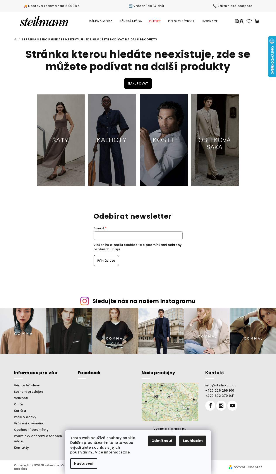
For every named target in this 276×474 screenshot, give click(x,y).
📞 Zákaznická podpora (232, 6)
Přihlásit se (106, 260)
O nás (19, 404)
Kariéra (20, 410)
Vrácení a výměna (29, 423)
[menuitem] (101, 21)
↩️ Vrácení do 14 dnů (146, 6)
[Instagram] (221, 406)
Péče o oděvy (25, 417)
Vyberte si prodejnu (169, 429)
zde (126, 452)
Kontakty (21, 447)
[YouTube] (232, 406)
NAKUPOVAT (138, 83)
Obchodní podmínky (31, 429)
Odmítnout (162, 440)
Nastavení (84, 463)
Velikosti (21, 398)
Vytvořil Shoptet (248, 467)
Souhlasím (193, 440)
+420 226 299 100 (219, 390)
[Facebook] (210, 406)
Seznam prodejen (28, 391)
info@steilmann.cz (220, 385)
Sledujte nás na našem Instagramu (144, 301)
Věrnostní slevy (27, 385)
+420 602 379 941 (219, 396)
